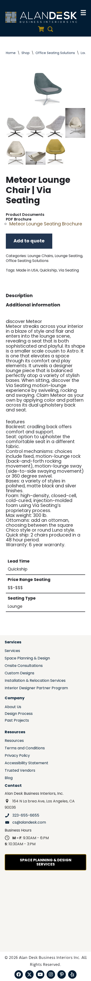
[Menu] (83, 12)
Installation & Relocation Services (35, 681)
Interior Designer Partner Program (36, 688)
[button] (18, 974)
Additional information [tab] (33, 305)
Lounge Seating (68, 255)
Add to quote (29, 241)
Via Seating (69, 270)
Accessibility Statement (26, 763)
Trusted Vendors (20, 771)
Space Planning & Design (27, 658)
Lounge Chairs (40, 255)
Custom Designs (19, 673)
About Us (13, 707)
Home (11, 53)
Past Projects (17, 721)
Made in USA (27, 270)
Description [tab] (19, 295)
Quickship (48, 270)
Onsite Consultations (24, 666)
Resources (14, 741)
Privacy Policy (17, 756)
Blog (9, 778)
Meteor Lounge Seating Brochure (45, 224)
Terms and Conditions (25, 748)
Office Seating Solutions (55, 53)
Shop (25, 53)
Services (12, 651)
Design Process (19, 714)
